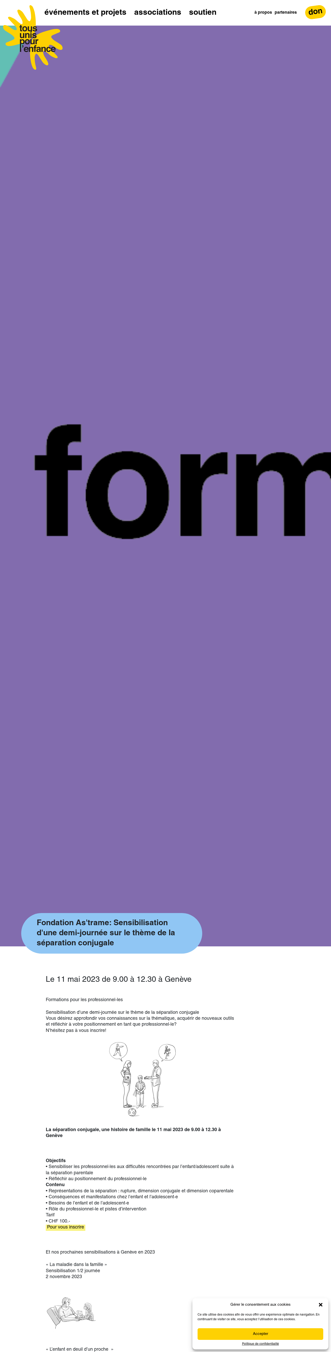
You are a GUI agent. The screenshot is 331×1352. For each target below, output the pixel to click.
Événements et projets (85, 13)
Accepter (260, 1334)
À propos (263, 13)
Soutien (202, 13)
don (315, 12)
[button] (320, 1304)
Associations (157, 13)
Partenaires (286, 13)
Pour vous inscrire (65, 1227)
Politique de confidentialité (260, 1344)
